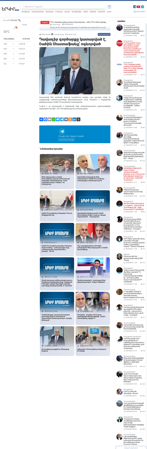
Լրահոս (121, 21)
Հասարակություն (38, 12)
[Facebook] (134, 6)
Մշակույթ (101, 12)
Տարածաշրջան (77, 12)
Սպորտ (109, 12)
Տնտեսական (49, 12)
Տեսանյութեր (140, 11)
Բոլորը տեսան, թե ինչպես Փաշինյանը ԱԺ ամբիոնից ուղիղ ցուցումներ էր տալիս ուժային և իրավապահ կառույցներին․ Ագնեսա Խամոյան (78, 22)
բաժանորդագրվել (66, 140)
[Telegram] (142, 6)
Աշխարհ (67, 12)
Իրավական (59, 12)
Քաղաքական (26, 12)
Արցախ (85, 12)
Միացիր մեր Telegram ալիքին (71, 136)
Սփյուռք (93, 12)
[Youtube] (138, 6)
